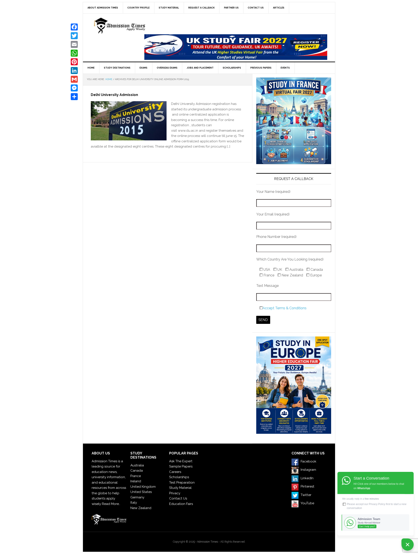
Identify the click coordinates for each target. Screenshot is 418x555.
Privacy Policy (377, 504)
